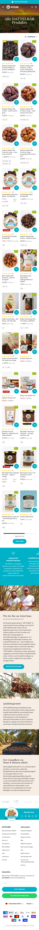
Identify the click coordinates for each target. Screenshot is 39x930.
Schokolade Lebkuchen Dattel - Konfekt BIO (10, 195)
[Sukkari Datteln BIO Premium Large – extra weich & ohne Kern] (28, 94)
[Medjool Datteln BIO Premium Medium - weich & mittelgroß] (10, 50)
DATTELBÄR (12, 926)
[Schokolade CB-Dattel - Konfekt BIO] (10, 221)
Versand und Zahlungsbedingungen (27, 861)
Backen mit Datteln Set (27, 395)
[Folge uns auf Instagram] (22, 816)
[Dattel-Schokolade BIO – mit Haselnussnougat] (10, 343)
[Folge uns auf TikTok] (33, 816)
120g (3, 205)
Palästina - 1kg (5, 76)
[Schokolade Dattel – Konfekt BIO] (28, 179)
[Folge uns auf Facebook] (26, 816)
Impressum (5, 857)
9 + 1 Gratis (26, 328)
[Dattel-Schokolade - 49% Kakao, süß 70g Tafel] (10, 304)
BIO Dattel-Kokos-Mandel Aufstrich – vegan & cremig (10, 475)
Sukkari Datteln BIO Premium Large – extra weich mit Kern (9, 152)
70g (3, 328)
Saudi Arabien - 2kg (24, 119)
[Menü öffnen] (3, 7)
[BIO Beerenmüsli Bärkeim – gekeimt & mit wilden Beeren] (10, 416)
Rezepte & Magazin (26, 831)
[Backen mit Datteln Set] (28, 383)
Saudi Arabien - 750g (6, 161)
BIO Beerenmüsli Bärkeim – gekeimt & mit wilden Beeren (10, 433)
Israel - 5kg (4, 119)
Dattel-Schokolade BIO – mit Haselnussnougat (10, 359)
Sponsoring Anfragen (27, 847)
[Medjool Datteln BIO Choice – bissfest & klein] (28, 221)
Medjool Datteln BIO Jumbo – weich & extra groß (9, 111)
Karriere (23, 865)
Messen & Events (26, 837)
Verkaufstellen (25, 834)
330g (22, 442)
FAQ (22, 850)
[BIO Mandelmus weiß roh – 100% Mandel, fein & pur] (10, 501)
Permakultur (6, 844)
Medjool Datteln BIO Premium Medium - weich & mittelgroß (8, 68)
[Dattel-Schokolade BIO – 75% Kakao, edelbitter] (28, 304)
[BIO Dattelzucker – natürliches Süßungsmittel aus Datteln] (28, 260)
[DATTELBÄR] (12, 7)
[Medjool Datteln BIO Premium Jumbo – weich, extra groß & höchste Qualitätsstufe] (28, 50)
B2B (22, 840)
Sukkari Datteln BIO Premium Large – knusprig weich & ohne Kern (28, 153)
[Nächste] (37, 2)
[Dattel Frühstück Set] (10, 383)
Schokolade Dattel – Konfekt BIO (27, 195)
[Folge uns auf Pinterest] (36, 816)
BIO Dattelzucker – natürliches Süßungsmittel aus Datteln (26, 279)
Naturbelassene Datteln (9, 831)
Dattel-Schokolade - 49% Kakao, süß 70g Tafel (10, 320)
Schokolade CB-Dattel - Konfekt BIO (9, 237)
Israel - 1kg (4, 286)
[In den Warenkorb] (16, 59)
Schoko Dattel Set (26, 358)
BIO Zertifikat (6, 847)
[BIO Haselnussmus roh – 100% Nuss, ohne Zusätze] (28, 457)
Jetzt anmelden (19, 889)
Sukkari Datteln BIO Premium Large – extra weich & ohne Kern (27, 111)
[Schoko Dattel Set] (28, 343)
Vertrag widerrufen (26, 857)
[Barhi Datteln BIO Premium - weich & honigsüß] (10, 260)
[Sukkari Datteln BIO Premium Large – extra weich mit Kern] (10, 135)
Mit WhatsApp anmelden (19, 896)
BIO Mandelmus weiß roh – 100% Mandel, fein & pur (10, 519)
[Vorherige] (4, 2)
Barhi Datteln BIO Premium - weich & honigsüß (8, 278)
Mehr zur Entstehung (13, 667)
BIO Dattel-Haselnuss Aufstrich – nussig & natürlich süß (27, 433)
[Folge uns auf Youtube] (29, 816)
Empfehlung (31, 37)
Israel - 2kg (23, 78)
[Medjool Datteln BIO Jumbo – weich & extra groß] (10, 94)
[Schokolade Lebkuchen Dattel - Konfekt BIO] (10, 179)
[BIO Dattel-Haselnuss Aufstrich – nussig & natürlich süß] (28, 416)
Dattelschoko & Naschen (9, 834)
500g (7, 205)
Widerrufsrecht (25, 853)
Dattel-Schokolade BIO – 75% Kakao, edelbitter (28, 320)
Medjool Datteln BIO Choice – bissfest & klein (28, 237)
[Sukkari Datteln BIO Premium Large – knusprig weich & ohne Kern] (28, 135)
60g (21, 523)
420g (3, 442)
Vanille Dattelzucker (26, 517)
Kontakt (4, 860)
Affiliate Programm (26, 844)
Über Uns (5, 840)
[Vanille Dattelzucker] (28, 501)
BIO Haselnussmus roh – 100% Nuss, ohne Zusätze (28, 475)
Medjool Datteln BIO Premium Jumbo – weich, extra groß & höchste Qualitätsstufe (27, 69)
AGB (3, 853)
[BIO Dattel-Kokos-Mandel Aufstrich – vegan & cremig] (10, 457)
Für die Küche (6, 837)
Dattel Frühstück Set (9, 398)
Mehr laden (20, 541)
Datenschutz (6, 850)
